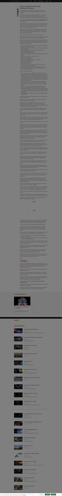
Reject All (47, 494)
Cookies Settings (41, 494)
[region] (31, 494)
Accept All (53, 494)
